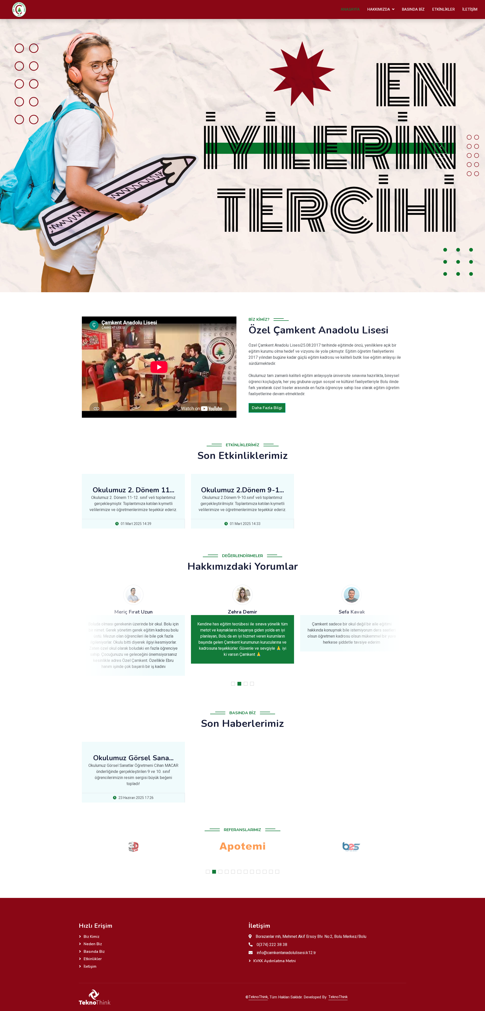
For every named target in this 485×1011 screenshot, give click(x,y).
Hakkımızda (378, 9)
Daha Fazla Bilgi (267, 408)
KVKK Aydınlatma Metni (274, 960)
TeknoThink (258, 997)
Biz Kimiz (91, 936)
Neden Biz (93, 943)
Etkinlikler (443, 9)
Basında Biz (413, 9)
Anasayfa (350, 9)
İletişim (469, 9)
